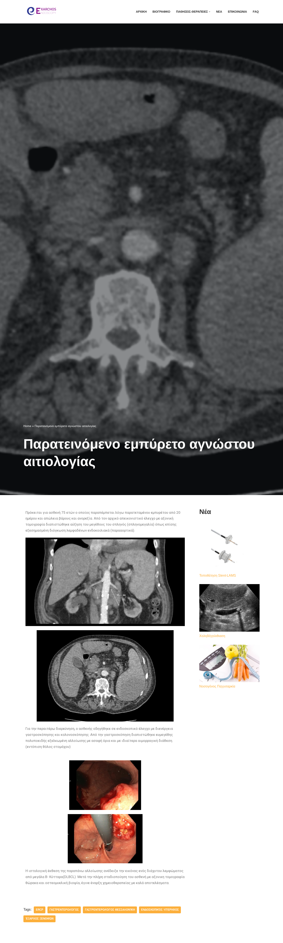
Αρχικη (141, 11)
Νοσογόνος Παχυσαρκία (217, 686)
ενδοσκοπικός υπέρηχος (160, 909)
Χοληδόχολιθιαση (212, 636)
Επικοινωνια (237, 11)
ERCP (39, 909)
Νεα (219, 11)
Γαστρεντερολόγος (64, 909)
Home (27, 426)
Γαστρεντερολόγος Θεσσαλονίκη (110, 909)
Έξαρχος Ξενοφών (39, 918)
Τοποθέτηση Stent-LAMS (217, 575)
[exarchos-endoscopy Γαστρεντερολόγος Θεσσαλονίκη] (41, 12)
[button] (209, 11)
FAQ (256, 11)
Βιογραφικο (161, 11)
